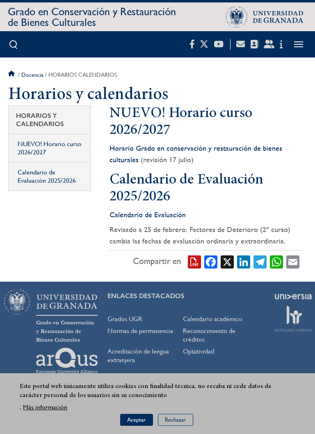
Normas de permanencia (140, 331)
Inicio (12, 75)
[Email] (292, 261)
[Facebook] (210, 261)
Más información (45, 407)
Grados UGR (124, 319)
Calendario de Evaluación (149, 214)
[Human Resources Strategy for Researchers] (293, 318)
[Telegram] (260, 261)
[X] (227, 261)
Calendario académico (212, 319)
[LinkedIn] (243, 261)
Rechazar (175, 419)
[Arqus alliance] (67, 361)
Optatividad (198, 351)
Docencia (32, 74)
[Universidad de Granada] (264, 17)
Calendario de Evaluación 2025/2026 (47, 176)
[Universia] (293, 296)
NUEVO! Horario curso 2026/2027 (50, 148)
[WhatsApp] (276, 261)
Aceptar (136, 419)
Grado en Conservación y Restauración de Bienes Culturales (92, 17)
